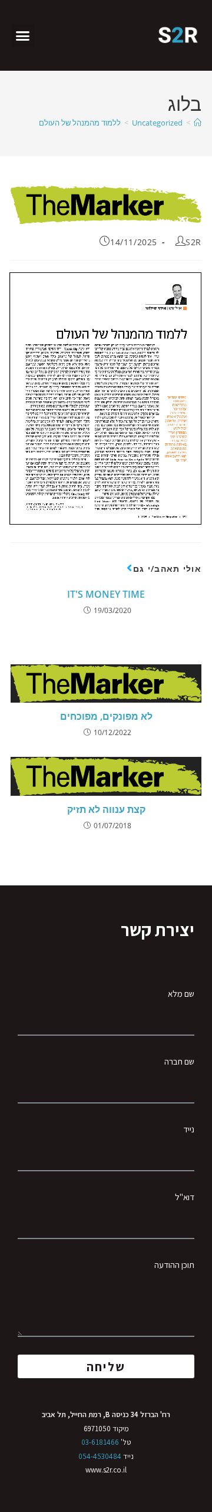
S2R (193, 242)
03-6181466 (100, 1442)
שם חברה (179, 1061)
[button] (23, 35)
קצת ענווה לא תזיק (106, 809)
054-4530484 (99, 1456)
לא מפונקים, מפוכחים (106, 716)
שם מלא (181, 993)
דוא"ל (184, 1197)
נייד (188, 1129)
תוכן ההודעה (174, 1264)
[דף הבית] (197, 122)
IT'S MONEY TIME (106, 594)
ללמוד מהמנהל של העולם (80, 122)
